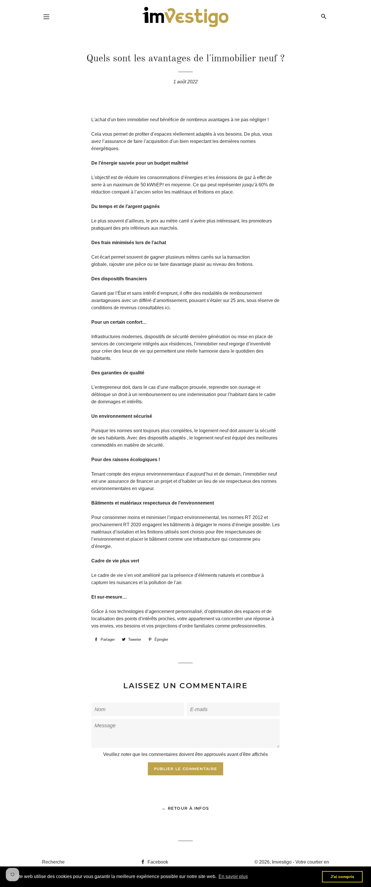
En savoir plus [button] (233, 876)
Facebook (157, 862)
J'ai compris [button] (342, 876)
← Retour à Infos (185, 808)
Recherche (53, 862)
